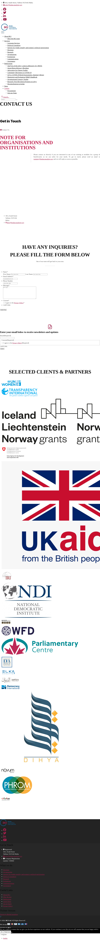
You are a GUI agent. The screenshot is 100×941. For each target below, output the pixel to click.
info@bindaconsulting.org (13, 5)
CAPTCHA (6, 305)
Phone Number (8, 281)
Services (7, 41)
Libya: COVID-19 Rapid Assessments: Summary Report (25, 75)
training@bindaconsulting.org (43, 159)
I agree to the (14, 303)
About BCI (7, 36)
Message (6, 285)
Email (5, 335)
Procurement (11, 91)
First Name (6, 274)
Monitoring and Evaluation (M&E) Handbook (22, 77)
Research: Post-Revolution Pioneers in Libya (22, 81)
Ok (1, 932)
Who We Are (7, 897)
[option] (51, 938)
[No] (11, 932)
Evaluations (11, 57)
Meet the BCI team (13, 38)
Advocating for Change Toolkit (17, 70)
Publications (8, 63)
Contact (6, 88)
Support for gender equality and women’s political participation (28, 47)
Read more (7, 932)
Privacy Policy (19, 303)
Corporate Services (13, 43)
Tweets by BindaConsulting (9, 914)
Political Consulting (13, 45)
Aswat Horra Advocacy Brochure (18, 68)
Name (5, 272)
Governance (11, 61)
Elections (10, 50)
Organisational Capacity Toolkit (17, 79)
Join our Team (12, 93)
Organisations (11, 54)
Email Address (8, 276)
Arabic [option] (5, 938)
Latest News (7, 901)
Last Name (29, 274)
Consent (6, 300)
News (6, 86)
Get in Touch (7, 904)
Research (10, 52)
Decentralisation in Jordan (16, 84)
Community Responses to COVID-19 (19, 72)
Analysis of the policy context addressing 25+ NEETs (24, 66)
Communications (13, 59)
